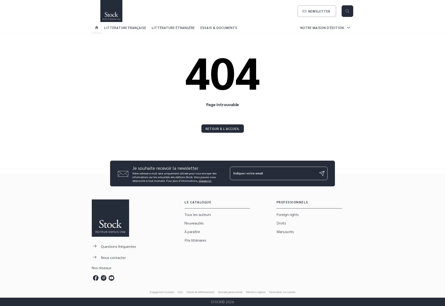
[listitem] (96, 278)
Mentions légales (255, 292)
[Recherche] (347, 11)
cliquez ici (205, 180)
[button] (317, 11)
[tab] (97, 27)
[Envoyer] (321, 173)
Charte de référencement (200, 292)
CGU (180, 292)
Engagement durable (162, 292)
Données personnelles (230, 292)
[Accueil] (111, 11)
